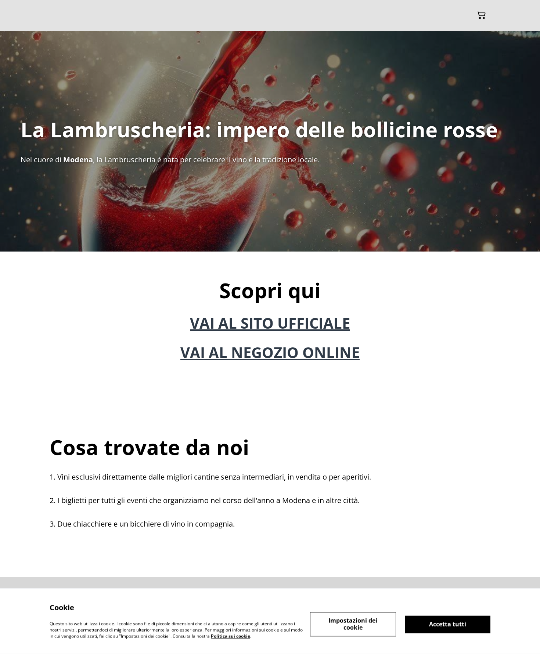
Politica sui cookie (230, 636)
